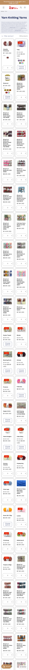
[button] (3, 8)
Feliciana (19, 386)
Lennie (19, 515)
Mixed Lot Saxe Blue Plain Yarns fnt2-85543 (21, 491)
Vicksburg (6, 540)
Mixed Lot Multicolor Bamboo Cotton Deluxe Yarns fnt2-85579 (21, 198)
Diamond (5, 83)
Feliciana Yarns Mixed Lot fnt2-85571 (21, 225)
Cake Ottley (20, 436)
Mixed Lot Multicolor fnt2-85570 (21, 308)
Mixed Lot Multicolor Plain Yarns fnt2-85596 (21, 171)
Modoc (19, 335)
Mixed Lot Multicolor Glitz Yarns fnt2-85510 (21, 646)
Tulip (18, 49)
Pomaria (5, 387)
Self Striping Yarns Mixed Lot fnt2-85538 (21, 413)
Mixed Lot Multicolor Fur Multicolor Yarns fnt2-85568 (7, 309)
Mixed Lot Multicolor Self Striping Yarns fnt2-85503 (21, 619)
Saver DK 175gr (7, 515)
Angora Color (7, 411)
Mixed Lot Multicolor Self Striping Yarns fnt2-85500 (21, 593)
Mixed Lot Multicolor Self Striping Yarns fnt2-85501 (7, 619)
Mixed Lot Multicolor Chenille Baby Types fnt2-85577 (21, 281)
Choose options (21, 67)
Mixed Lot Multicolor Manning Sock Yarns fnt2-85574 (21, 254)
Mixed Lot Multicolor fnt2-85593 (7, 170)
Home (2, 11)
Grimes (19, 360)
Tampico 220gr (7, 564)
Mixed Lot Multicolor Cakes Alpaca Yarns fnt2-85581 (7, 226)
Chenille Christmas (6, 50)
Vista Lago (6, 489)
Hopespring (20, 463)
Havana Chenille (5, 464)
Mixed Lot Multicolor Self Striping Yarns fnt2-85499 (7, 593)
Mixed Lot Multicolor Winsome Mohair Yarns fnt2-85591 (20, 142)
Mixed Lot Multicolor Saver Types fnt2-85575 (6, 281)
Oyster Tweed (7, 335)
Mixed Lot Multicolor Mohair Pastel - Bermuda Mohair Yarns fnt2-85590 (7, 143)
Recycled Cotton (18, 30)
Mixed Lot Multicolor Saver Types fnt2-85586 (6, 115)
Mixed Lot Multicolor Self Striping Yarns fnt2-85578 (7, 197)
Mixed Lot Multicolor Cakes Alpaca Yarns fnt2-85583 (20, 86)
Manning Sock (7, 360)
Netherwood (20, 540)
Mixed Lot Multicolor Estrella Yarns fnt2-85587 (21, 115)
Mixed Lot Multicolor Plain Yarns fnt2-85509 (7, 646)
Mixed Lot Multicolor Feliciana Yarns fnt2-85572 (7, 253)
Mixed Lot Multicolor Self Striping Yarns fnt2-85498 (21, 566)
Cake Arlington (7, 436)
